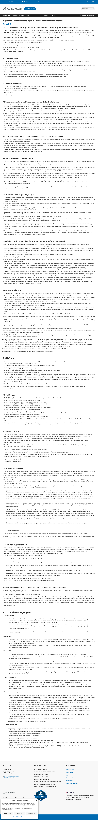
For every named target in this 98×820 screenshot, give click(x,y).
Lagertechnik (6, 15)
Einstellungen (31, 813)
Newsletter (83, 1)
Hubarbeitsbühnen (24, 15)
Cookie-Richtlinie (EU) (72, 783)
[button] (36, 800)
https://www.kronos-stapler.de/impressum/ (61, 40)
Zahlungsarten (70, 769)
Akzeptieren (7, 813)
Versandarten (70, 772)
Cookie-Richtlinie (16, 816)
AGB (67, 775)
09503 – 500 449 (9, 778)
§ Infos (93, 1)
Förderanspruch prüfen (49, 15)
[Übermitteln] (94, 8)
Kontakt (89, 1)
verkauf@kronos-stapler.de (17, 716)
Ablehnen (19, 813)
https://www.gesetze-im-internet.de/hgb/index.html (51, 76)
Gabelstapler (14, 15)
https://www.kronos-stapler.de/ (39, 32)
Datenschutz (69, 778)
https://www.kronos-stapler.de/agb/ (43, 580)
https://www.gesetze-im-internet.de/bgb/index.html (54, 74)
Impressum (23, 816)
